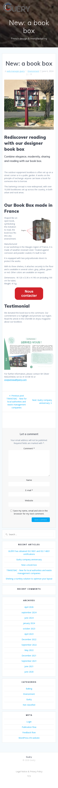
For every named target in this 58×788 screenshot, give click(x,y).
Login (29, 721)
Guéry (29, 699)
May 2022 (29, 650)
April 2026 (29, 607)
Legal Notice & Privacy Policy (29, 771)
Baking (29, 688)
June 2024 (29, 617)
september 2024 (29, 612)
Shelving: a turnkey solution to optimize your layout (29, 578)
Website (29, 500)
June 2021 (29, 666)
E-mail (29, 490)
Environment (33, 71)
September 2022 (29, 644)
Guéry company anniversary (29, 559)
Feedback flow (29, 732)
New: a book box (29, 565)
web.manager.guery (16, 71)
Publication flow (29, 727)
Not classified (29, 704)
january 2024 (29, 623)
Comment (29, 448)
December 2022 (29, 639)
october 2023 (29, 628)
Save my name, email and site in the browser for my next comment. (30, 512)
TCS (29, 776)
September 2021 (29, 661)
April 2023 (29, 634)
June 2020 (29, 671)
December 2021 (29, 655)
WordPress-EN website (29, 737)
